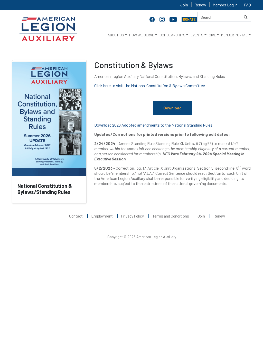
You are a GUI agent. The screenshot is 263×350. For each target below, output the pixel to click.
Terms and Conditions (170, 216)
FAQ (247, 4)
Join (184, 4)
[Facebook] (152, 19)
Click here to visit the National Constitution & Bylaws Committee (149, 85)
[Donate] (189, 19)
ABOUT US (116, 35)
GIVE (212, 35)
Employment (102, 216)
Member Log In (225, 4)
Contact (76, 216)
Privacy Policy (132, 216)
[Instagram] (162, 19)
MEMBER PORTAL (234, 35)
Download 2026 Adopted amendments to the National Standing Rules (153, 124)
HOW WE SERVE (141, 35)
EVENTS (197, 35)
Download (172, 107)
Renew (200, 4)
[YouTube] (174, 19)
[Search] (245, 17)
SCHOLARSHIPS (172, 35)
